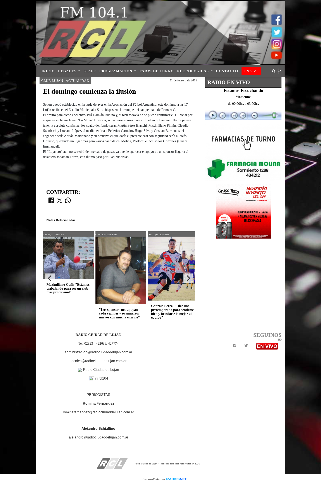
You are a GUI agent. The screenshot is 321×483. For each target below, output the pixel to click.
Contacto (227, 71)
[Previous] (50, 278)
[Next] (188, 278)
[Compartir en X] (59, 201)
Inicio (48, 71)
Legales (68, 71)
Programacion (116, 71)
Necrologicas (193, 71)
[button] (273, 71)
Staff (90, 71)
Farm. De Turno (157, 71)
